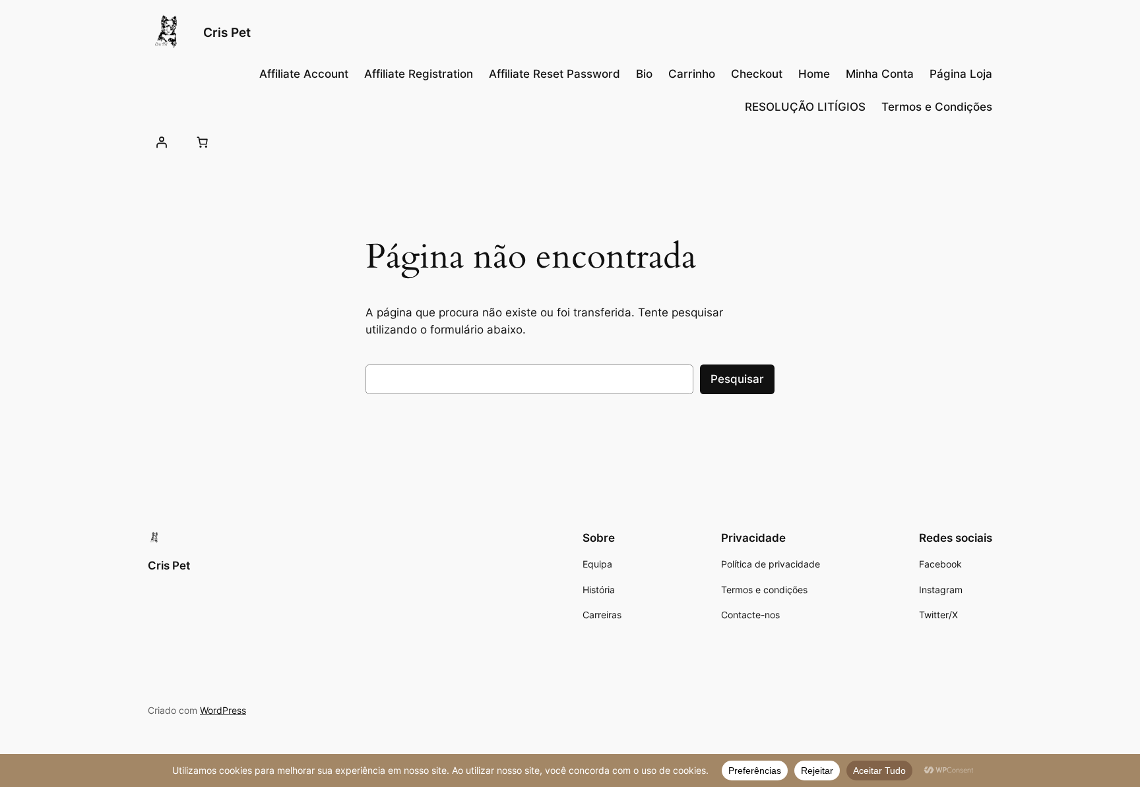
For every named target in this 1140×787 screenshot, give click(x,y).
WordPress (223, 710)
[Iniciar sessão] (161, 142)
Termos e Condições (936, 106)
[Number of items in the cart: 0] (202, 142)
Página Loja (961, 73)
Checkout (756, 73)
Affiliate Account (303, 73)
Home (814, 73)
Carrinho (691, 73)
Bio (644, 73)
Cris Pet (227, 32)
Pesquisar (737, 379)
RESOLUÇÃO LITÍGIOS (805, 106)
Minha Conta (880, 73)
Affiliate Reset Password (554, 73)
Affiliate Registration (418, 73)
